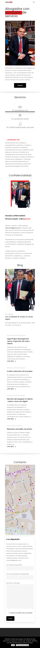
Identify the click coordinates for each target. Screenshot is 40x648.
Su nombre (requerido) (14, 565)
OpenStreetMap (25, 534)
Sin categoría (9, 314)
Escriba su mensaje (13, 583)
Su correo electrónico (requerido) (17, 574)
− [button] (7, 470)
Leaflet (17, 534)
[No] (38, 642)
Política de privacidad (22, 645)
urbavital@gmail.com (13, 228)
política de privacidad (24, 613)
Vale (13, 645)
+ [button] (7, 467)
